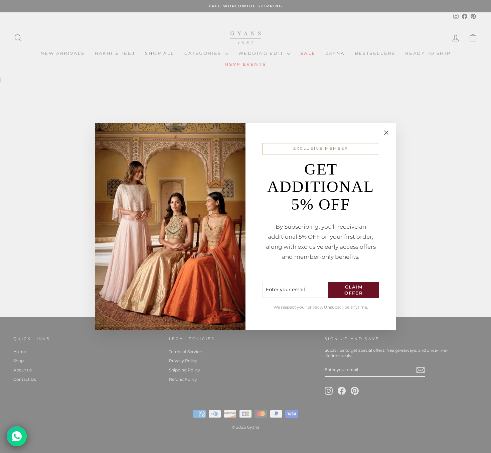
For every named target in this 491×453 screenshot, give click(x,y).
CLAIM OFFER (353, 289)
